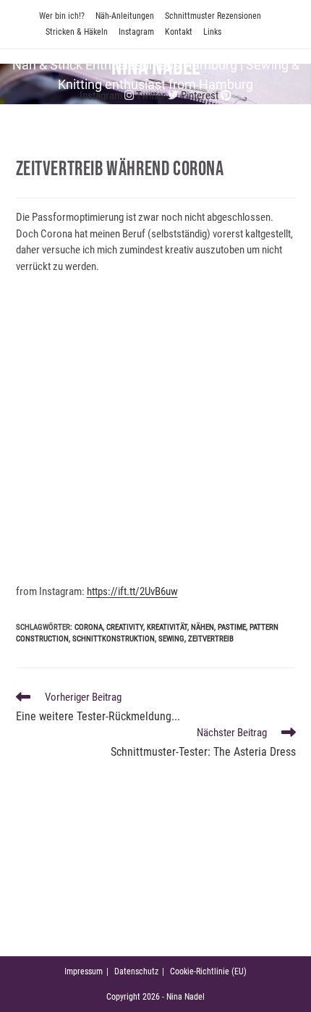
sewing (171, 639)
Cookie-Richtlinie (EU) (208, 971)
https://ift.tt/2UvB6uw (132, 591)
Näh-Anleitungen (124, 16)
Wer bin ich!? (62, 16)
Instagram (136, 32)
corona (88, 627)
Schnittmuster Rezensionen (213, 16)
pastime (232, 627)
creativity (124, 627)
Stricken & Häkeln (77, 32)
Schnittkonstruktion (113, 639)
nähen (202, 627)
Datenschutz (136, 971)
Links (212, 32)
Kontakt (178, 32)
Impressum (83, 971)
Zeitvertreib (211, 639)
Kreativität (167, 627)
